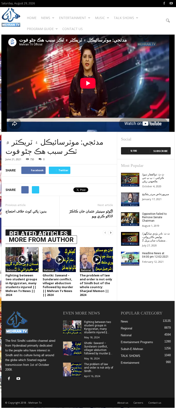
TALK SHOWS (124, 18)
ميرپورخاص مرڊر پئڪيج (155, 194)
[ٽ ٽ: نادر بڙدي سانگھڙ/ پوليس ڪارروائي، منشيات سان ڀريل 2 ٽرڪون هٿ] (130, 239)
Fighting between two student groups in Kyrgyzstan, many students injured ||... (97, 327)
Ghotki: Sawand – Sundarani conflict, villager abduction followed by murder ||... (98, 348)
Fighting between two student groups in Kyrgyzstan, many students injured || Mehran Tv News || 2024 (21, 285)
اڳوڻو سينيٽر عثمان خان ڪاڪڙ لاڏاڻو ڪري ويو (91, 213)
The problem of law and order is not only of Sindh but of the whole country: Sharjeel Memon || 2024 (96, 285)
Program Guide (40, 29)
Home (31, 18)
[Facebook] (164, 3)
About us (122, 402)
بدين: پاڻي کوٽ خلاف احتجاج (26, 211)
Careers (138, 402)
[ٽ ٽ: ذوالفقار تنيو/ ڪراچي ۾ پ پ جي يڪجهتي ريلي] (130, 180)
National (12, 270)
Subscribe (160, 151)
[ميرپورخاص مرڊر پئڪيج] (130, 199)
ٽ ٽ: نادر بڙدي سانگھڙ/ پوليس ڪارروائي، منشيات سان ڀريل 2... (156, 237)
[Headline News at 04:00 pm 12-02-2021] (130, 258)
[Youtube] (171, 3)
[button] (168, 21)
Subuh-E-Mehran (132, 349)
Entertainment (72, 18)
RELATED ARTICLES (38, 233)
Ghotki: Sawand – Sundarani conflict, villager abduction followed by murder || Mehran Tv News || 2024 (58, 285)
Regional (126, 328)
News (45, 18)
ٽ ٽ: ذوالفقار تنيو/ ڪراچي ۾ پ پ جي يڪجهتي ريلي (153, 178)
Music (100, 18)
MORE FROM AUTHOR (41, 239)
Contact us (72, 29)
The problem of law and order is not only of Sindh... (98, 368)
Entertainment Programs (137, 342)
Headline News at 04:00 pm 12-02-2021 (155, 255)
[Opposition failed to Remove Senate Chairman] (130, 219)
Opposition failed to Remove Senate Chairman (154, 217)
